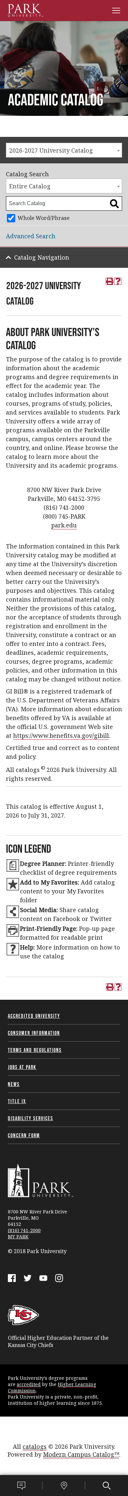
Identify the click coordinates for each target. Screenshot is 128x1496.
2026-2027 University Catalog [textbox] (51, 150)
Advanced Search (30, 236)
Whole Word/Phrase (44, 218)
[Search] (106, 1485)
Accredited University (34, 1016)
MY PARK (18, 1236)
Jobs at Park (22, 1067)
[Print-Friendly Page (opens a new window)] (109, 281)
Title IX (17, 1101)
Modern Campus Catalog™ (81, 1454)
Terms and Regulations (35, 1050)
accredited (29, 1384)
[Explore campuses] (64, 1485)
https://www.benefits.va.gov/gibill (61, 735)
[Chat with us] (21, 1485)
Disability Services (30, 1118)
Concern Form (24, 1135)
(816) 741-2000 (24, 1230)
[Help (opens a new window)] (117, 281)
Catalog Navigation (41, 257)
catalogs (35, 1446)
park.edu (64, 525)
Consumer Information (34, 1033)
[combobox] (64, 150)
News (14, 1084)
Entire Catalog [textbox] (30, 186)
